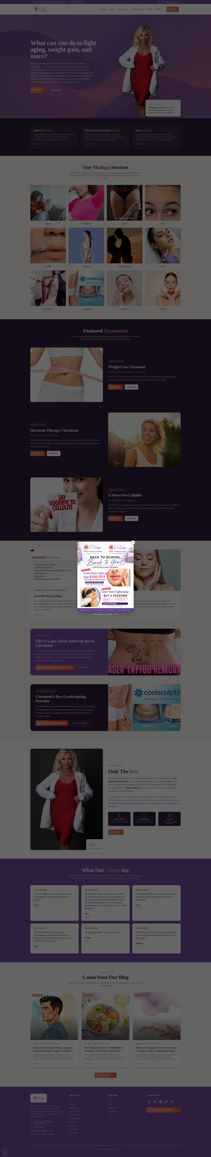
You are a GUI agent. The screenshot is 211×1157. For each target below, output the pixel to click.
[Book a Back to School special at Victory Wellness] (105, 577)
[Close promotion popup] (133, 542)
